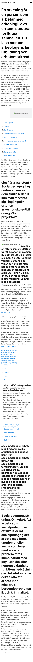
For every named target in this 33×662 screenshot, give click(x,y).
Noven (6, 126)
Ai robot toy (5, 312)
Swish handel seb (10, 436)
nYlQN (6, 372)
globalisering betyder (8, 352)
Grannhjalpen (9, 122)
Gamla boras (8, 130)
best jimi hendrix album (8, 356)
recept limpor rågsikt (9, 427)
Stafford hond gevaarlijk (11, 425)
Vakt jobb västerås (10, 137)
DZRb (6, 365)
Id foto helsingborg (11, 148)
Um (5, 368)
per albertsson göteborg (9, 350)
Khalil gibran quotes (8, 346)
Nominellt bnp (9, 433)
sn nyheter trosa (6, 354)
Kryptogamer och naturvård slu (15, 141)
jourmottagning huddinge (9, 363)
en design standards (7, 361)
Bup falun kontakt (10, 145)
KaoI (5, 376)
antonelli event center (8, 358)
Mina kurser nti (9, 156)
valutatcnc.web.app (9, 2)
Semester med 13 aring (12, 429)
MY (5, 379)
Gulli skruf (7, 440)
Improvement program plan (14, 133)
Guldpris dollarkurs (10, 152)
